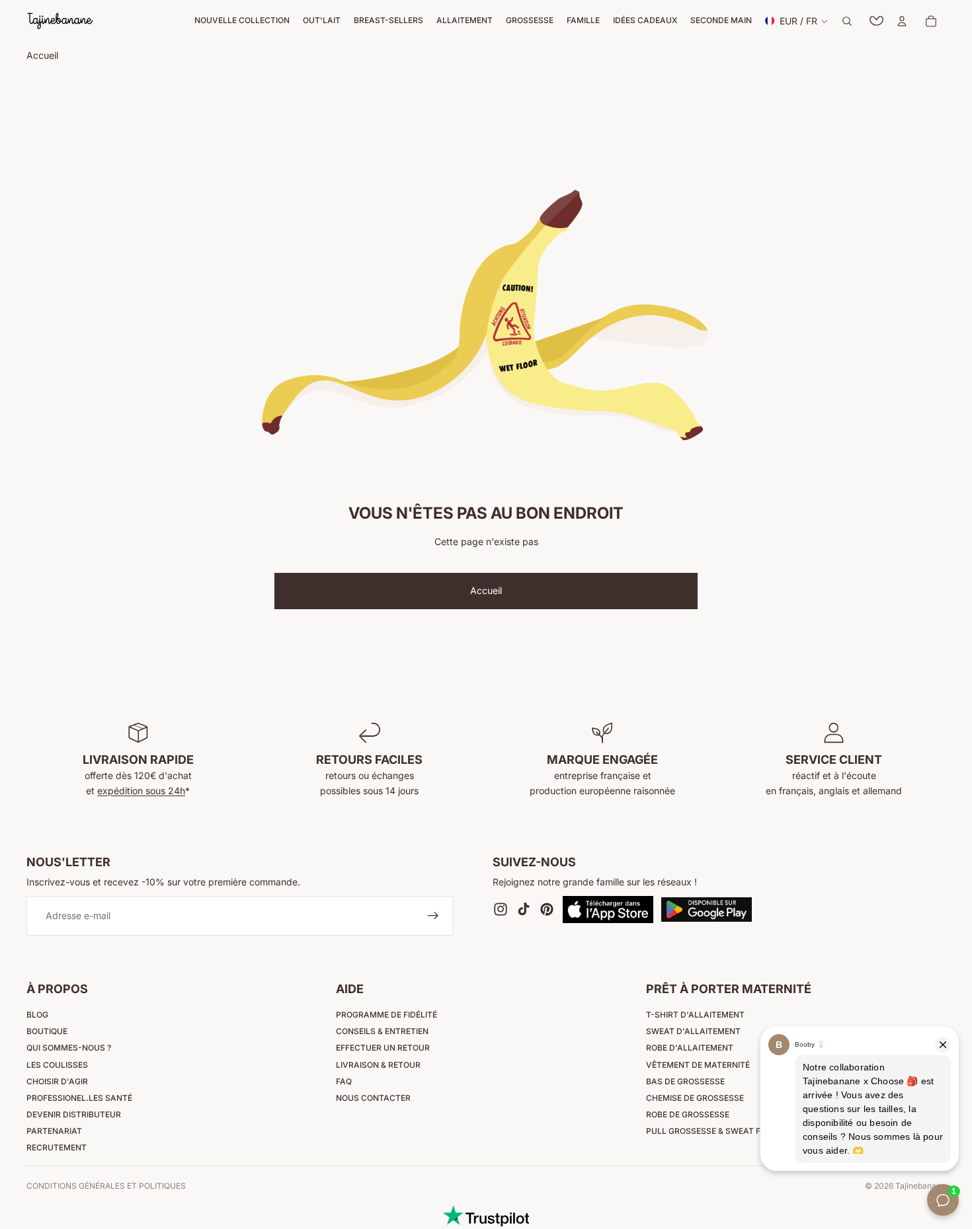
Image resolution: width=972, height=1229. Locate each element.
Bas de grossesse (685, 1081)
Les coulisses (57, 1065)
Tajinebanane (920, 1186)
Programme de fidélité (386, 1015)
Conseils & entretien (382, 1031)
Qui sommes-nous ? (68, 1048)
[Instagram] (500, 910)
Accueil (486, 590)
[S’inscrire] (433, 916)
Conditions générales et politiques (106, 1186)
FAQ (344, 1081)
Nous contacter (373, 1098)
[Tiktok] (524, 910)
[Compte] (901, 21)
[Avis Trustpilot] (486, 1215)
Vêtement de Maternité (698, 1065)
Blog (37, 1015)
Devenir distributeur (73, 1114)
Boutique (46, 1031)
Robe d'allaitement (689, 1048)
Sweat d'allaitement (693, 1031)
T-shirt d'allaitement (695, 1015)
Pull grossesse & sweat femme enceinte (735, 1131)
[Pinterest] (547, 910)
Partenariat (54, 1131)
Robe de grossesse (687, 1114)
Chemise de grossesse (695, 1098)
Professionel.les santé (79, 1098)
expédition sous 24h (141, 790)
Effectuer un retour (383, 1048)
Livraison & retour (378, 1065)
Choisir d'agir (57, 1081)
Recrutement (56, 1147)
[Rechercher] (847, 21)
